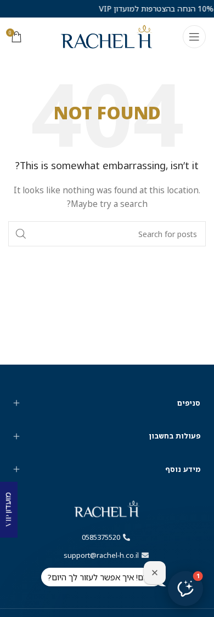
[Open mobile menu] (194, 37)
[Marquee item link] (151, 9)
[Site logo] (107, 36)
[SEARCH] (20, 233)
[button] (185, 588)
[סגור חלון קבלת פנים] (155, 572)
